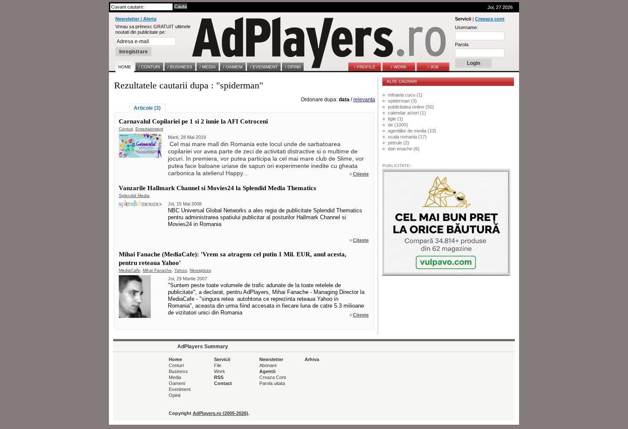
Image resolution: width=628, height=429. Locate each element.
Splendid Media (134, 195)
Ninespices (200, 270)
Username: (466, 27)
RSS (218, 377)
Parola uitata (272, 383)
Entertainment (149, 128)
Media (175, 377)
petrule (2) (398, 142)
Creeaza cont (490, 18)
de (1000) (398, 124)
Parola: (462, 44)
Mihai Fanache (157, 270)
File (217, 365)
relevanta (364, 100)
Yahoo (180, 270)
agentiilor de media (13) (412, 130)
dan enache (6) (404, 148)
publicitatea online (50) (411, 106)
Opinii (174, 395)
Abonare (268, 365)
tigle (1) (395, 118)
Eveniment (180, 389)
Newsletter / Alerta (135, 18)
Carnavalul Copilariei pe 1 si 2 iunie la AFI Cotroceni (193, 121)
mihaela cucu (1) (405, 94)
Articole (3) (147, 108)
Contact (223, 383)
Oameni (177, 383)
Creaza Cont (272, 377)
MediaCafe (129, 270)
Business (178, 371)
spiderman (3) (402, 100)
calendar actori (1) (407, 112)
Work (219, 371)
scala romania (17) (407, 136)
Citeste (361, 173)
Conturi (126, 128)
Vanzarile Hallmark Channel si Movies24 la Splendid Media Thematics (217, 188)
